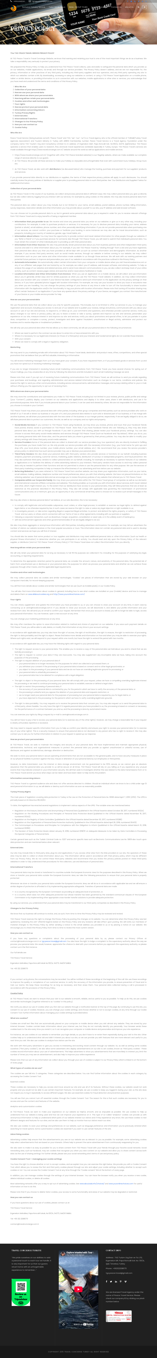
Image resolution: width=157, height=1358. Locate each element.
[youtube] (142, 1)
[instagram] (146, 1)
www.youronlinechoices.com (121, 1183)
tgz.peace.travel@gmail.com (54, 941)
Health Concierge (99, 7)
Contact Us (116, 7)
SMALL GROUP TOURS (78, 7)
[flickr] (131, 1)
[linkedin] (134, 1)
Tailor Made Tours (57, 7)
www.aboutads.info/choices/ (92, 1183)
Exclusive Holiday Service (33, 7)
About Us (129, 7)
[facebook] (127, 1)
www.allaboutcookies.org (38, 594)
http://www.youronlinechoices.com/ (69, 594)
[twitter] (138, 1)
